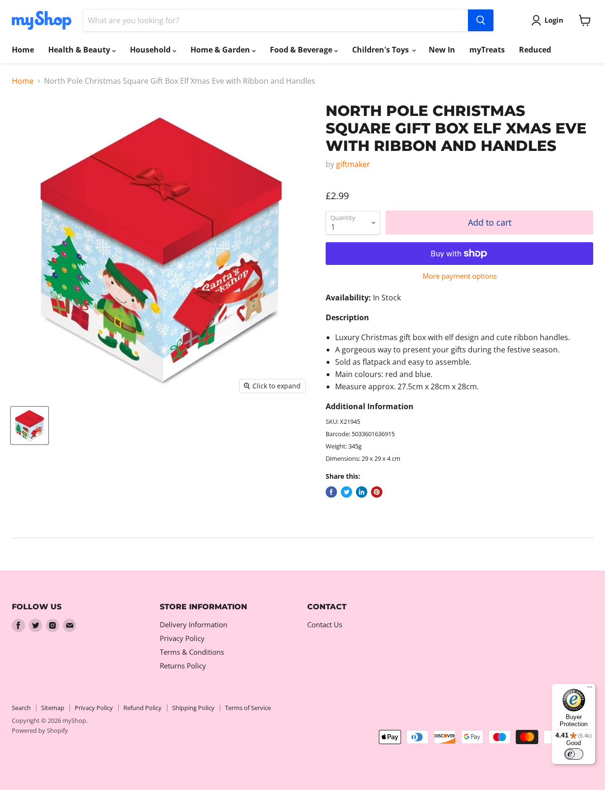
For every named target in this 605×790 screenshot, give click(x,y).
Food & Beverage (302, 49)
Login (553, 20)
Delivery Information (193, 624)
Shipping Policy (193, 707)
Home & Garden (221, 49)
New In (442, 49)
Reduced (535, 49)
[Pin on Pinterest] (376, 492)
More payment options (460, 276)
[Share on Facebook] (331, 492)
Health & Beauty (80, 49)
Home (23, 49)
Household (151, 49)
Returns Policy (183, 665)
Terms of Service (248, 707)
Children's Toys (381, 49)
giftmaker (353, 164)
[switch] (573, 754)
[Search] (480, 20)
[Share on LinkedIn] (361, 492)
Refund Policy (142, 707)
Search (21, 707)
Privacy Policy (182, 638)
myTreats (487, 49)
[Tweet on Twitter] (346, 492)
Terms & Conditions (192, 652)
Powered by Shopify (40, 730)
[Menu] (590, 689)
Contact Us (324, 624)
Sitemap (52, 707)
